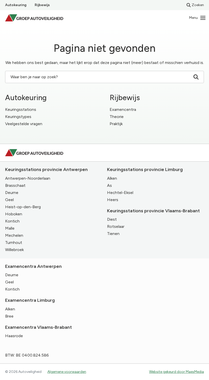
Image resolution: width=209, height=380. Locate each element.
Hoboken (13, 214)
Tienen (113, 233)
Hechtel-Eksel (120, 192)
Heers (112, 199)
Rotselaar (115, 226)
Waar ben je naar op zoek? (34, 76)
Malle (10, 228)
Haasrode (14, 335)
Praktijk (116, 123)
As (109, 185)
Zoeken (198, 5)
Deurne (11, 192)
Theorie (117, 116)
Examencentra (123, 109)
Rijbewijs (42, 5)
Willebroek (14, 249)
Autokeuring (16, 5)
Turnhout (13, 242)
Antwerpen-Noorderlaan (27, 178)
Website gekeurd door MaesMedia (176, 372)
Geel (9, 199)
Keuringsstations (20, 109)
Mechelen (14, 235)
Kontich (12, 221)
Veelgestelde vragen (23, 123)
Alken (112, 178)
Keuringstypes (18, 116)
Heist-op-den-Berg (23, 206)
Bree (9, 316)
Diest (112, 219)
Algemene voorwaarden (66, 372)
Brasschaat (15, 185)
